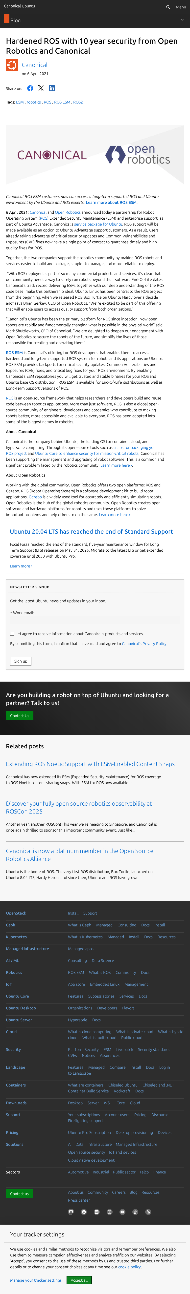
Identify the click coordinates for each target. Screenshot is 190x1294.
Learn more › (21, 566)
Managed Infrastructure (136, 1144)
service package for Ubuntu (98, 224)
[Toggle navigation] (182, 20)
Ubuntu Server (19, 1020)
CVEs (72, 1055)
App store (76, 984)
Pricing (140, 1114)
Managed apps (81, 948)
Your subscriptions (84, 1114)
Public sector (124, 1172)
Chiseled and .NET (158, 1085)
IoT (9, 984)
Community (126, 972)
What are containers (85, 1085)
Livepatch (124, 1049)
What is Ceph (79, 925)
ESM (20, 102)
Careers (119, 1192)
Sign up (20, 661)
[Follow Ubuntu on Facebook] (85, 1213)
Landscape (15, 1067)
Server (93, 1103)
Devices (164, 1132)
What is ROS (100, 972)
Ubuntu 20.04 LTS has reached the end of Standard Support (91, 531)
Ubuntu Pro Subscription (89, 1132)
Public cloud (131, 1037)
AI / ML (12, 960)
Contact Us (19, 715)
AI (69, 1144)
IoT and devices (122, 1152)
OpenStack (16, 913)
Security (13, 1049)
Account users (117, 1114)
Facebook (30, 88)
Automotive (78, 1172)
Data (79, 1144)
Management (136, 984)
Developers (107, 1008)
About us (76, 1192)
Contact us (19, 1193)
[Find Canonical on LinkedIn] (98, 1213)
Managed (104, 925)
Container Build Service (88, 1091)
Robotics (14, 972)
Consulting (127, 925)
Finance (159, 1172)
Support (90, 913)
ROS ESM (62, 102)
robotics (34, 102)
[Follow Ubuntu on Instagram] (111, 1213)
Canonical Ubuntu (19, 6)
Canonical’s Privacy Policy (144, 643)
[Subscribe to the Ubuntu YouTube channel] (123, 1213)
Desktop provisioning (134, 1132)
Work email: (23, 612)
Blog (134, 1192)
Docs (145, 925)
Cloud (11, 1031)
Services (126, 996)
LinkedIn (52, 88)
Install (73, 913)
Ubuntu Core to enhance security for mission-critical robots (87, 453)
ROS (47, 102)
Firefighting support (85, 1120)
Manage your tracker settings (36, 1280)
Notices (88, 1055)
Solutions (14, 1144)
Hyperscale (77, 1020)
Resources (167, 937)
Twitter (41, 88)
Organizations (80, 1008)
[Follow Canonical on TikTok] (136, 1213)
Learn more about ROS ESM (111, 202)
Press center (79, 1200)
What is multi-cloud (99, 1037)
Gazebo (35, 497)
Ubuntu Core (17, 996)
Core (121, 1103)
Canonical (35, 65)
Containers (16, 1085)
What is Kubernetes (85, 937)
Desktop (75, 1103)
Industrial (101, 1172)
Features (75, 996)
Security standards (154, 1049)
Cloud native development (91, 1160)
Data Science (103, 960)
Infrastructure (100, 1144)
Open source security (86, 1152)
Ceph (10, 925)
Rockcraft (122, 1091)
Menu (181, 7)
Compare (118, 1067)
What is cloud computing (89, 1031)
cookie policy (129, 1267)
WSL (108, 1103)
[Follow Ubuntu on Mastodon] (72, 1213)
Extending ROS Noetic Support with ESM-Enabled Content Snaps (90, 764)
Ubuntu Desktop (21, 1008)
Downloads (16, 1103)
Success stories (101, 996)
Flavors (128, 1008)
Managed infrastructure (27, 948)
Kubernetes (16, 937)
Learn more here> (116, 465)
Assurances (109, 1055)
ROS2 (78, 102)
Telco (144, 1172)
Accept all (79, 1280)
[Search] (168, 7)
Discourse (159, 1114)
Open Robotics (68, 212)
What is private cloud (134, 1031)
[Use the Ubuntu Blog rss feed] (149, 1213)
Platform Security (83, 1049)
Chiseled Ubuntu (123, 1085)
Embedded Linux (104, 984)
